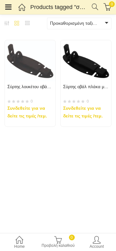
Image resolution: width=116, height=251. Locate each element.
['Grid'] (17, 23)
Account (97, 246)
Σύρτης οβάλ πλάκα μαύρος (89, 86)
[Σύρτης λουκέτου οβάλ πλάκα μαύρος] (30, 44)
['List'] (27, 23)
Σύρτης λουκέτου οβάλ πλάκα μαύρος (42, 86)
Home (19, 246)
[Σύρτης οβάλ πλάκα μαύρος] (86, 44)
